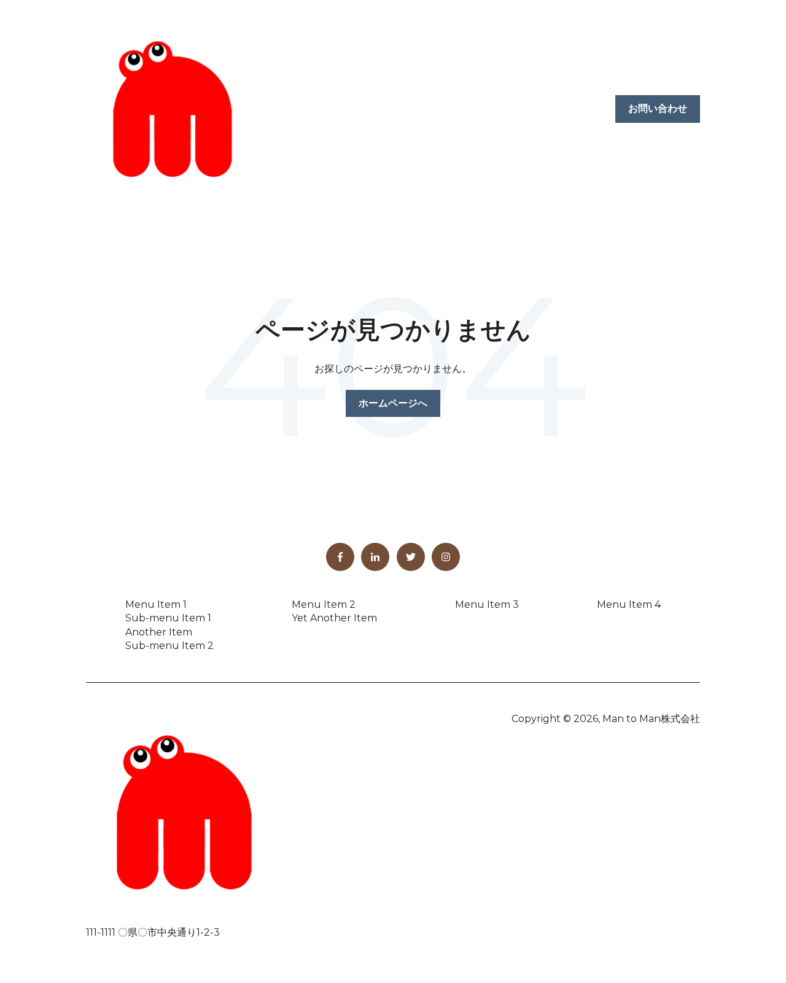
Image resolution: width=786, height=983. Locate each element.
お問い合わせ (657, 108)
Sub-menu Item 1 (168, 618)
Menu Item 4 (629, 604)
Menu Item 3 (487, 604)
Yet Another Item (334, 618)
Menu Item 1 (156, 604)
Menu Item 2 (324, 604)
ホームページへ (393, 403)
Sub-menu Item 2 (169, 645)
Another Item (158, 632)
